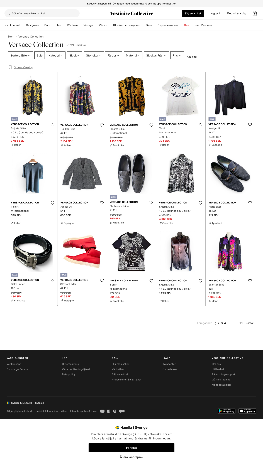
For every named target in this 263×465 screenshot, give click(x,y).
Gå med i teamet (221, 380)
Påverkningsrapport (223, 374)
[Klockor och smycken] (143, 25)
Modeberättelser (221, 385)
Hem (11, 36)
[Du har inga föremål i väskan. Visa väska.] (254, 13)
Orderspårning (70, 364)
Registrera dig (236, 13)
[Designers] (41, 25)
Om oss (216, 364)
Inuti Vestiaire (203, 25)
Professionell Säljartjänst (126, 380)
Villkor (63, 411)
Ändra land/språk (131, 457)
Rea (186, 25)
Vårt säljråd (118, 369)
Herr (58, 25)
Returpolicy (68, 374)
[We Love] (80, 25)
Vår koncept (14, 364)
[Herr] (64, 25)
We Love (72, 25)
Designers (32, 25)
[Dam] (53, 25)
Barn (149, 25)
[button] (254, 13)
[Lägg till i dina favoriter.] (52, 124)
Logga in (215, 13)
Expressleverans (168, 25)
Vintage (88, 25)
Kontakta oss (169, 369)
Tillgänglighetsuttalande (20, 411)
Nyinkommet (12, 25)
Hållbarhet (218, 369)
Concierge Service (17, 369)
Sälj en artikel (193, 13)
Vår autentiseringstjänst (76, 369)
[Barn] (154, 25)
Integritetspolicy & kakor (83, 411)
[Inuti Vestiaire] (214, 25)
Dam (47, 25)
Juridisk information (47, 411)
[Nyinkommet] (23, 25)
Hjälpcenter (169, 364)
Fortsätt (131, 448)
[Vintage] (96, 25)
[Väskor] (110, 25)
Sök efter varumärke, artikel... (29, 13)
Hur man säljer (120, 364)
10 (241, 323)
